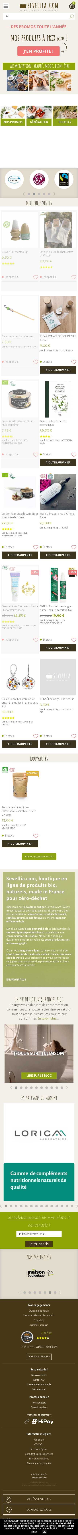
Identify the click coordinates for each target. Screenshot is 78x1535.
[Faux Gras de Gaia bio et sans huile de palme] (20, 399)
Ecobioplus (67, 350)
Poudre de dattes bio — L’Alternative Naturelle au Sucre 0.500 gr (19, 811)
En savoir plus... (48, 1018)
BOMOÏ (64, 528)
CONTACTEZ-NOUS (39, 1509)
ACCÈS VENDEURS (39, 1499)
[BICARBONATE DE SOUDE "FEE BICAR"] (58, 314)
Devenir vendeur (39, 1407)
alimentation (34, 914)
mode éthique (34, 917)
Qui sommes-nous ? (39, 1311)
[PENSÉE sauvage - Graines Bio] (58, 677)
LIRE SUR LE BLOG (39, 1075)
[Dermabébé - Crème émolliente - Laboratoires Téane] (20, 584)
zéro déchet (13, 957)
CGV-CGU (39, 1444)
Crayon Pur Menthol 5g (15, 251)
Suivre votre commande (39, 1384)
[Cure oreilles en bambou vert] (20, 314)
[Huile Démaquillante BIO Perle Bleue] (58, 492)
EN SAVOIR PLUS (16, 979)
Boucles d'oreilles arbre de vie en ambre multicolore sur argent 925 (20, 703)
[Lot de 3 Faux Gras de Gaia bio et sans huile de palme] (20, 492)
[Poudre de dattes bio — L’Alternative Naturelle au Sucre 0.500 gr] (20, 786)
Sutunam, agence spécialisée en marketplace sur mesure (39, 1485)
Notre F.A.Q (39, 1380)
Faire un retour (39, 1389)
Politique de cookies (39, 1458)
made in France (50, 954)
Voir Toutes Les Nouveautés (39, 857)
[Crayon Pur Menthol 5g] (20, 230)
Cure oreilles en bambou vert (18, 336)
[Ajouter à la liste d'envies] (35, 277)
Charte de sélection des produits (39, 1315)
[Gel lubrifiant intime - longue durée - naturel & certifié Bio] (58, 584)
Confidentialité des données (39, 1454)
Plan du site (39, 1440)
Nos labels (39, 1320)
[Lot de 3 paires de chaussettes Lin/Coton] (58, 230)
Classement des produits (39, 1463)
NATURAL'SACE (30, 347)
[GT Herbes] (58, 399)
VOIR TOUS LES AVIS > (39, 1356)
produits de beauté (55, 914)
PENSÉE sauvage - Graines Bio (57, 699)
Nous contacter (39, 1375)
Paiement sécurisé (39, 1325)
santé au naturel (15, 917)
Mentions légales (39, 1449)
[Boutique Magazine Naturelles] (40, 1273)
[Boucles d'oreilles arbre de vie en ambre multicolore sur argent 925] (20, 677)
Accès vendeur (39, 1403)
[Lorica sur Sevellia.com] (39, 1152)
